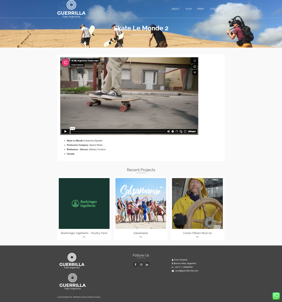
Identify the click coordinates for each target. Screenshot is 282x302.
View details (84, 203)
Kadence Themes (94, 297)
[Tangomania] (139, 40)
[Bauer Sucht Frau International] (143, 40)
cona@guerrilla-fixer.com (186, 270)
